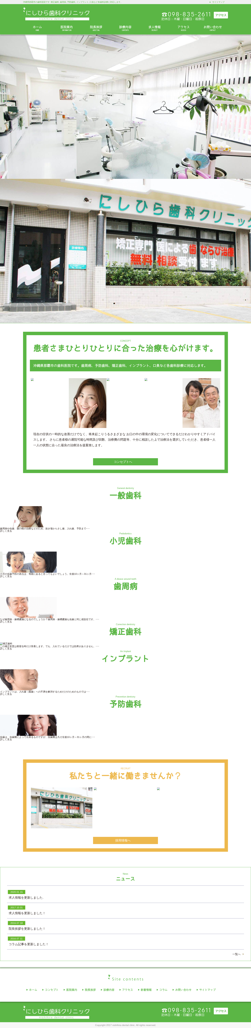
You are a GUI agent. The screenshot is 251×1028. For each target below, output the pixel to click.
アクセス (183, 28)
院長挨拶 (96, 28)
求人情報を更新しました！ (27, 913)
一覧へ (236, 954)
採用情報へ (123, 840)
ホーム (37, 28)
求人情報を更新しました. (26, 897)
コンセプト (52, 989)
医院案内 (66, 28)
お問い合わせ (213, 28)
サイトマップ (218, 2)
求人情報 (154, 28)
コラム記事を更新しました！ (29, 944)
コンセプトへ (123, 461)
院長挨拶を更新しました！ (27, 928)
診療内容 (125, 28)
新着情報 (146, 989)
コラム (163, 989)
